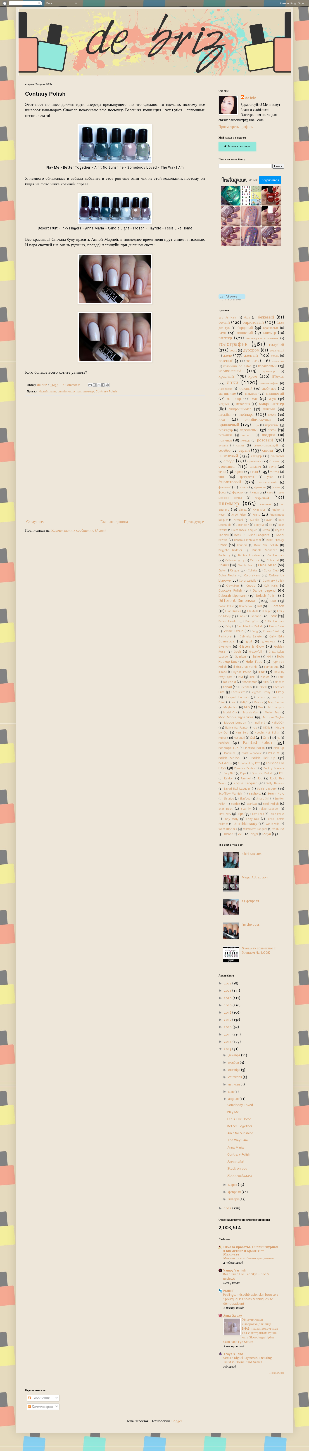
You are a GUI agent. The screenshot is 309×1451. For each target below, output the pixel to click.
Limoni (261, 697)
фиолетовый (230, 481)
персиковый (249, 430)
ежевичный (277, 350)
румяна (223, 445)
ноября (234, 1062)
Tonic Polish (276, 814)
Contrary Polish (106, 391)
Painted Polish (257, 742)
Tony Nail (252, 819)
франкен (260, 487)
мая (231, 1092)
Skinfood (245, 798)
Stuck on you (237, 1168)
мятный (269, 409)
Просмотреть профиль (236, 127)
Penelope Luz (228, 748)
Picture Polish (255, 748)
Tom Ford (258, 814)
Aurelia (254, 520)
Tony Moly (230, 819)
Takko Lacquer (269, 808)
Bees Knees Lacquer (245, 530)
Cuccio (251, 585)
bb (270, 525)
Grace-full (255, 651)
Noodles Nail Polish (267, 732)
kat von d (229, 682)
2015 (228, 1034)
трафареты (247, 477)
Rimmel (246, 778)
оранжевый (229, 424)
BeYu (237, 535)
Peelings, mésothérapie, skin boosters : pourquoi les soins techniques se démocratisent (250, 1299)
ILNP (262, 672)
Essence (255, 616)
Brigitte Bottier (230, 550)
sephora (255, 793)
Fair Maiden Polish (249, 626)
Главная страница (114, 522)
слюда (228, 460)
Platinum (229, 753)
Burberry (225, 555)
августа (234, 1084)
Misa (261, 707)
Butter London (249, 555)
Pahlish (224, 743)
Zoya (267, 834)
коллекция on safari (237, 366)
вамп (222, 333)
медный (224, 404)
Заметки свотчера (238, 146)
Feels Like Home (239, 1119)
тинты (274, 472)
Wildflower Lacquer (255, 829)
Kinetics (279, 682)
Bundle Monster (264, 550)
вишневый (244, 333)
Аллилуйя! (235, 1161)
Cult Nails (271, 585)
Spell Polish (271, 804)
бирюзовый (253, 322)
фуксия (237, 492)
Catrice (255, 560)
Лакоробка (225, 388)
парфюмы (271, 425)
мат (254, 399)
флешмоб (225, 487)
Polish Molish (229, 758)
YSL (240, 834)
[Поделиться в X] (98, 385)
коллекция (277, 361)
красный (226, 376)
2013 (228, 1049)
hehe (256, 656)
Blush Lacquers (258, 535)
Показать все (276, 1372)
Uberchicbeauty (245, 824)
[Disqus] (115, 457)
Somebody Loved (240, 1105)
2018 (228, 1012)
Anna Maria (235, 1147)
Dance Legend (264, 590)
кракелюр (269, 371)
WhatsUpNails (228, 829)
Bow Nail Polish (266, 545)
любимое (269, 389)
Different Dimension (238, 600)
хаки (255, 492)
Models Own (251, 712)
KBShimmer (249, 682)
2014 (228, 1042)
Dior (273, 601)
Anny (256, 514)
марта (233, 1185)
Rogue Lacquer (245, 783)
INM (240, 677)
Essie (273, 616)
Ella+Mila (252, 611)
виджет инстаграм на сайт (265, 243)
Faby (228, 626)
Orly (266, 738)
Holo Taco (254, 662)
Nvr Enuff (239, 737)
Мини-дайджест (239, 1175)
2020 (228, 998)
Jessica (264, 677)
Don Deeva (245, 606)
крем (252, 376)
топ (221, 477)
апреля (234, 1099)
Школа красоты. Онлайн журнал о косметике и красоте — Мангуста (250, 1250)
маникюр (234, 399)
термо (238, 472)
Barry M (259, 524)
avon (269, 519)
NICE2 (266, 727)
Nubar (222, 738)
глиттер (225, 337)
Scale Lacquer (267, 788)
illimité (223, 672)
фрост (222, 492)
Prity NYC (229, 773)
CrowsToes (232, 585)
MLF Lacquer (276, 707)
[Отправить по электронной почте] (90, 385)
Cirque (234, 570)
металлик (243, 404)
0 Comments (71, 385)
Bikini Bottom (251, 854)
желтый (251, 355)
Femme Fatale (233, 631)
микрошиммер (240, 409)
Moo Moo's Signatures (236, 717)
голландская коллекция (262, 338)
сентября (235, 1077)
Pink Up (278, 748)
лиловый (245, 389)
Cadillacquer (275, 555)
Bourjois (242, 545)
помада (245, 440)
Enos (242, 616)
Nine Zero (242, 732)
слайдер (256, 456)
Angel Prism (238, 514)
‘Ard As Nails (228, 317)
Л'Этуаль (278, 377)
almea (243, 509)
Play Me (233, 1112)
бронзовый (270, 328)
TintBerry (225, 814)
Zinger (254, 834)
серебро (225, 450)
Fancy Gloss (276, 626)
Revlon (228, 778)
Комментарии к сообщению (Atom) (78, 530)
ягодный (265, 504)
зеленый (226, 360)
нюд (222, 420)
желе (227, 355)
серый (244, 450)
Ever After (251, 621)
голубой (276, 344)
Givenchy (225, 647)
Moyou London (235, 722)
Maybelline (230, 707)
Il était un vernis (245, 667)
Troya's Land (233, 1354)
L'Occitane (246, 687)
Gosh (237, 652)
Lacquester (238, 692)
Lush (233, 702)
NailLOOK (278, 722)
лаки (53, 391)
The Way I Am (237, 1140)
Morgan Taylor (273, 717)
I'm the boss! (251, 925)
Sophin (235, 804)
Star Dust (226, 809)
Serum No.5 (276, 793)
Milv (247, 707)
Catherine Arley (234, 560)
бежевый (266, 317)
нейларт (247, 414)
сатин (240, 445)
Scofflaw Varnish (230, 793)
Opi (252, 738)
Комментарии (42, 1407)
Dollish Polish (226, 606)
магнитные (227, 394)
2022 (228, 983)
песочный (225, 435)
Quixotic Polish (262, 773)
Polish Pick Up (263, 758)
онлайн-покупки (69, 391)
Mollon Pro (272, 712)
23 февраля (250, 901)
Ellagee (267, 611)
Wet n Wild (272, 824)
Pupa (243, 773)
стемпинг (227, 466)
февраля (235, 1192)
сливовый (277, 456)
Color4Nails (252, 575)
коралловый (267, 366)
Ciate (222, 570)
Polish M (273, 753)
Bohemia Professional (247, 540)
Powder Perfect (245, 768)
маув (272, 399)
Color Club (271, 570)
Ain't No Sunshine (240, 1133)
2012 (228, 1208)
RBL (281, 773)
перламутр (226, 430)
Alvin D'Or (259, 509)
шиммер (88, 391)
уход (270, 477)
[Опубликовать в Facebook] (103, 385)
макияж (251, 394)
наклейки (225, 415)
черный (262, 497)
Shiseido (229, 798)
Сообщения (40, 1398)
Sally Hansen (275, 783)
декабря (234, 1055)
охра (256, 425)
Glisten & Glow (251, 646)
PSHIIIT (228, 1291)
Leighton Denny (260, 692)
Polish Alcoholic (252, 753)
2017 (228, 1020)
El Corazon (276, 606)
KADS (281, 677)
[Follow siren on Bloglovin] (232, 299)
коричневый (230, 370)
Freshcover (225, 636)
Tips (240, 814)
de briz (250, 98)
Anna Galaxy (232, 1316)
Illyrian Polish (242, 672)
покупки (225, 440)
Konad (227, 687)
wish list (278, 829)
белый (43, 391)
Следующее (35, 522)
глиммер (269, 333)
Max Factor (276, 702)
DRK (259, 606)
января (234, 1199)
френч (276, 487)
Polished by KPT (249, 763)
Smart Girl (262, 798)
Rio (260, 778)
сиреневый (228, 455)
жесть (275, 356)
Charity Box (245, 565)
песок (272, 430)
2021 (228, 991)
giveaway (268, 641)
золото (252, 360)
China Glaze (267, 565)
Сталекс (274, 461)
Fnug (255, 631)
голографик (233, 344)
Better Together (239, 1126)
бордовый (245, 328)
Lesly (280, 692)
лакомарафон (269, 383)
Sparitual (252, 803)
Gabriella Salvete (250, 636)
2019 (228, 1005)
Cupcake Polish (230, 590)
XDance (228, 834)
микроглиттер (271, 403)
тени (222, 472)
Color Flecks (228, 575)
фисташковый (267, 482)
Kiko (266, 682)
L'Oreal (262, 687)
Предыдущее (194, 522)
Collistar (253, 570)
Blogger (176, 1421)
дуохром (251, 350)
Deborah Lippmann (233, 596)
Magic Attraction (255, 877)
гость (233, 350)
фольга (243, 487)
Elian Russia (233, 611)
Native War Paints (236, 727)
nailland (260, 722)
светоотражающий (266, 445)
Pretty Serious (274, 768)
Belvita (266, 530)
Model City (230, 712)
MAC (244, 702)
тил (255, 471)
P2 (278, 737)
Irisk (252, 677)
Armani (238, 520)
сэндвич (255, 467)
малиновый (275, 394)
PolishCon (225, 763)
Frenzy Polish (271, 631)
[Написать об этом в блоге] (94, 385)
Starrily (246, 809)
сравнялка (254, 461)
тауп (272, 467)
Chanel (224, 565)
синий (267, 450)
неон (272, 415)
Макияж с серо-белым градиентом (248, 1258)
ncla (254, 727)
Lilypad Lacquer (237, 697)
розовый (265, 440)
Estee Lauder (228, 621)
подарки (268, 435)
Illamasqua (271, 667)
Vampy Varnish (234, 1270)
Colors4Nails (247, 581)
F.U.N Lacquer (274, 621)
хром (270, 492)
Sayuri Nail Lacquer (237, 788)
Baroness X (242, 524)
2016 (228, 1027)
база (247, 317)
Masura (258, 702)
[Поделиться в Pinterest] (107, 385)
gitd (249, 641)
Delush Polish (266, 596)
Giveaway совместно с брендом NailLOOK (259, 950)
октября (234, 1070)
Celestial (273, 560)
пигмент (247, 435)
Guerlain (240, 656)
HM (269, 656)
